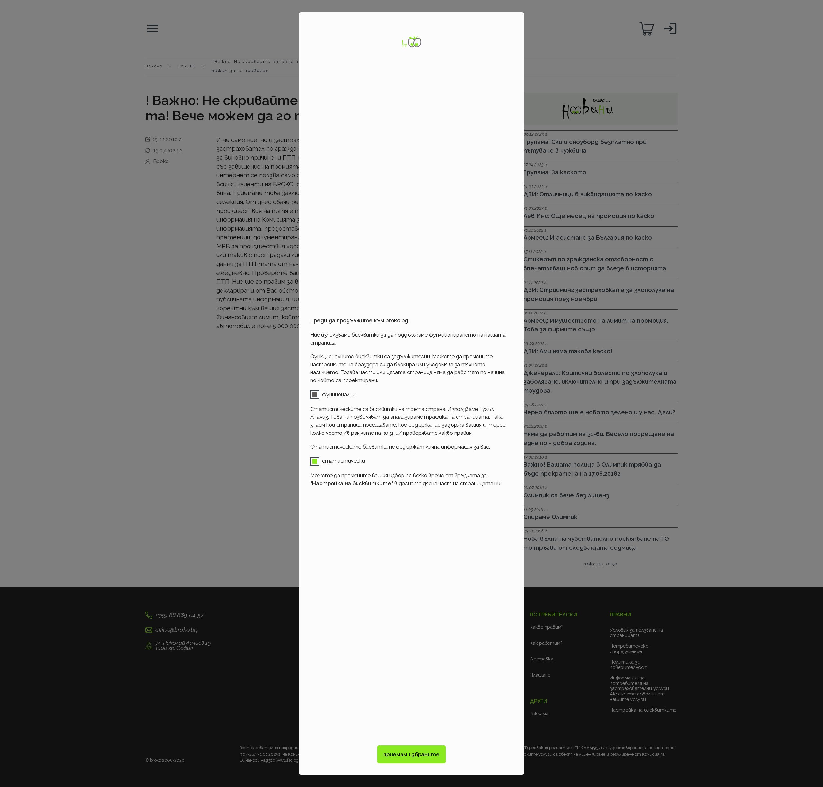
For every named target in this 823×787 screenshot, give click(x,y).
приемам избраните (411, 754)
